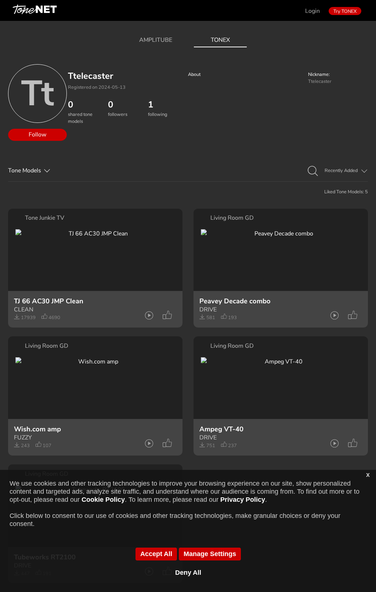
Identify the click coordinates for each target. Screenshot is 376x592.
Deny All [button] (188, 572)
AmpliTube (155, 40)
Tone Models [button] (24, 171)
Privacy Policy (242, 499)
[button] (313, 171)
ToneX (220, 40)
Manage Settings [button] (210, 554)
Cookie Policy (103, 499)
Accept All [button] (156, 554)
